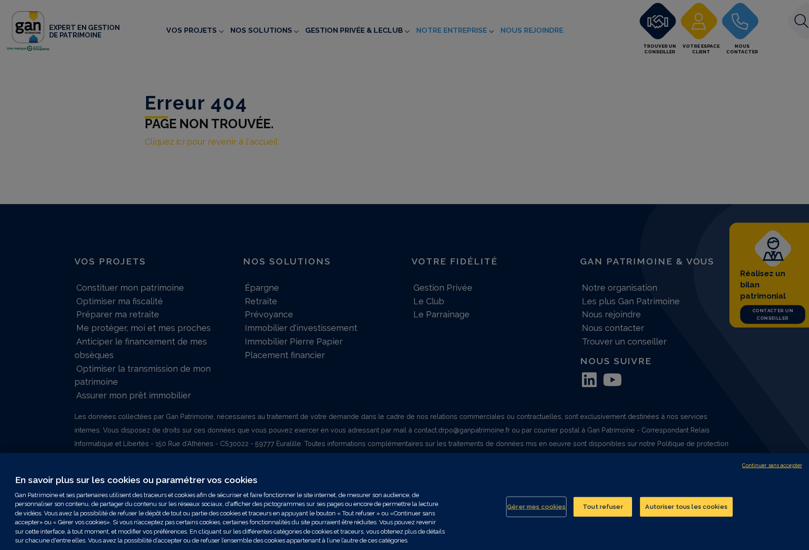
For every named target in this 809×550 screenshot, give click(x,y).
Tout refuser (603, 506)
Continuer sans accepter (772, 465)
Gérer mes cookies (536, 506)
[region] (404, 501)
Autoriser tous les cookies (686, 506)
